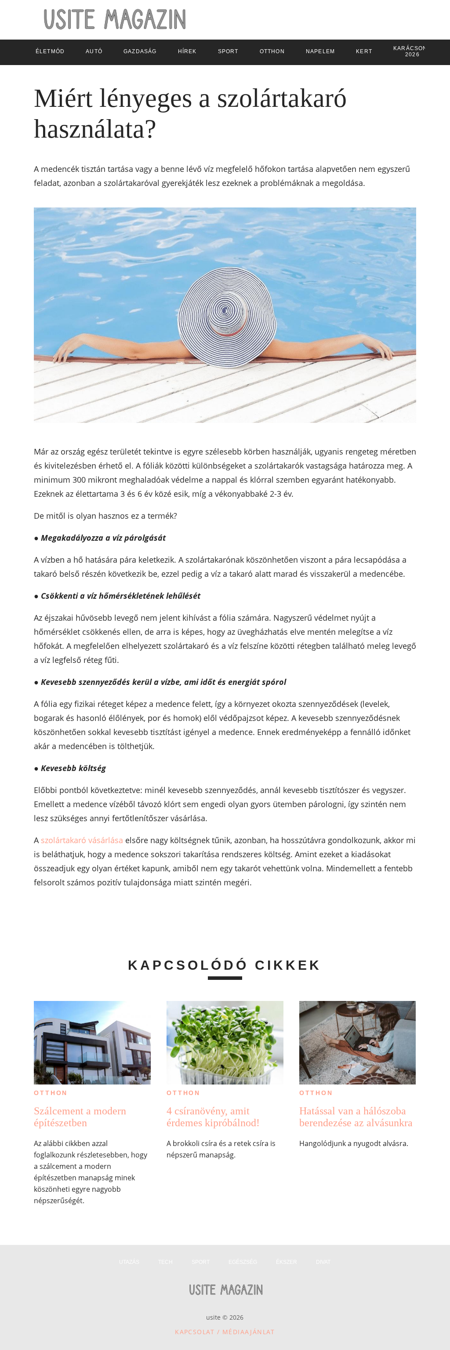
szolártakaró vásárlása (82, 840)
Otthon (51, 1092)
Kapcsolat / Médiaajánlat (225, 1332)
